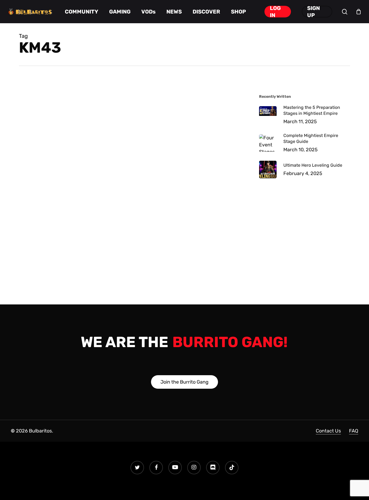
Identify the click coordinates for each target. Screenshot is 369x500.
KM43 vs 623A (62, 106)
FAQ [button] (353, 431)
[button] (184, 381)
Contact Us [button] (328, 431)
